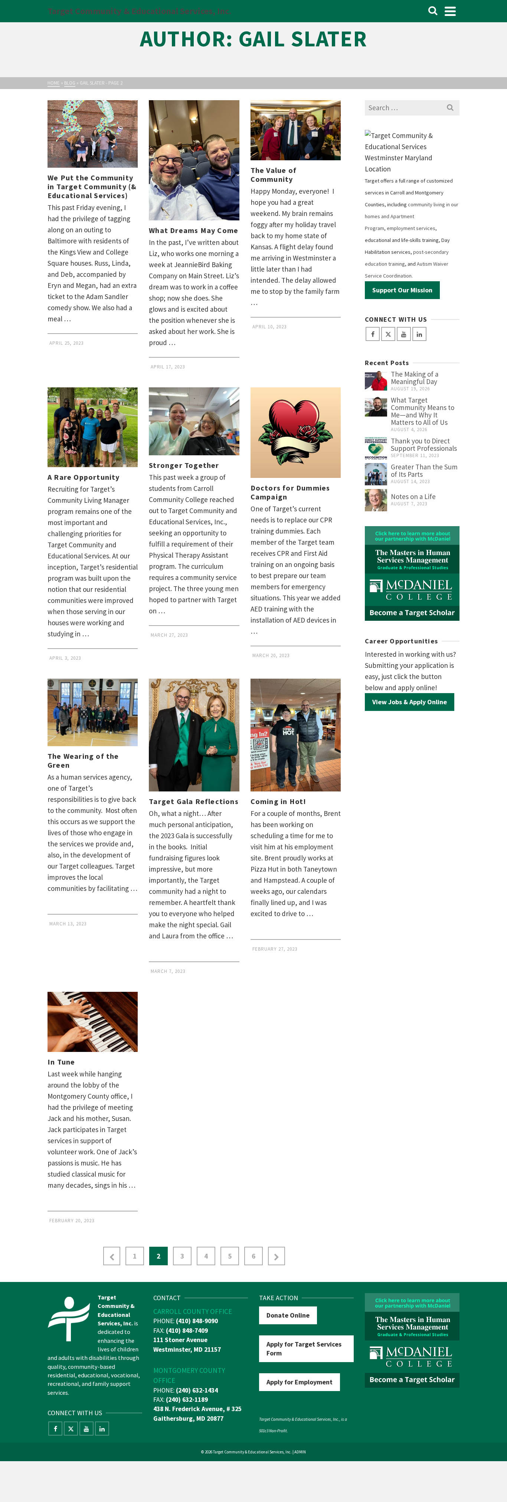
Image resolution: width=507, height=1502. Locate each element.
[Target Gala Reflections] (194, 735)
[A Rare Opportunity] (93, 427)
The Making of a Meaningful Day (414, 378)
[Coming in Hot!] (296, 735)
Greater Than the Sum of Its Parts (424, 470)
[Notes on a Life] (376, 500)
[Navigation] (450, 11)
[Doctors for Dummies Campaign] (296, 432)
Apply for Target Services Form (303, 1348)
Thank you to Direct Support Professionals (424, 444)
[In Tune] (93, 1022)
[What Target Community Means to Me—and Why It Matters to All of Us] (376, 407)
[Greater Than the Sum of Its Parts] (376, 474)
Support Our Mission (402, 290)
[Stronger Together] (194, 421)
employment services (411, 228)
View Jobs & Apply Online (409, 702)
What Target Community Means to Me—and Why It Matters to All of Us (422, 411)
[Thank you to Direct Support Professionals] (376, 448)
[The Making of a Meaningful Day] (376, 381)
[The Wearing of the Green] (93, 712)
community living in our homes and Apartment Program (411, 216)
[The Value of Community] (296, 130)
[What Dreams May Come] (194, 160)
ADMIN (300, 1452)
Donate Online (288, 1315)
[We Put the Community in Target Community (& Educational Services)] (93, 134)
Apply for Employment (299, 1382)
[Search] (433, 11)
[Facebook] (373, 334)
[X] (388, 334)
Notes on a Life (413, 496)
